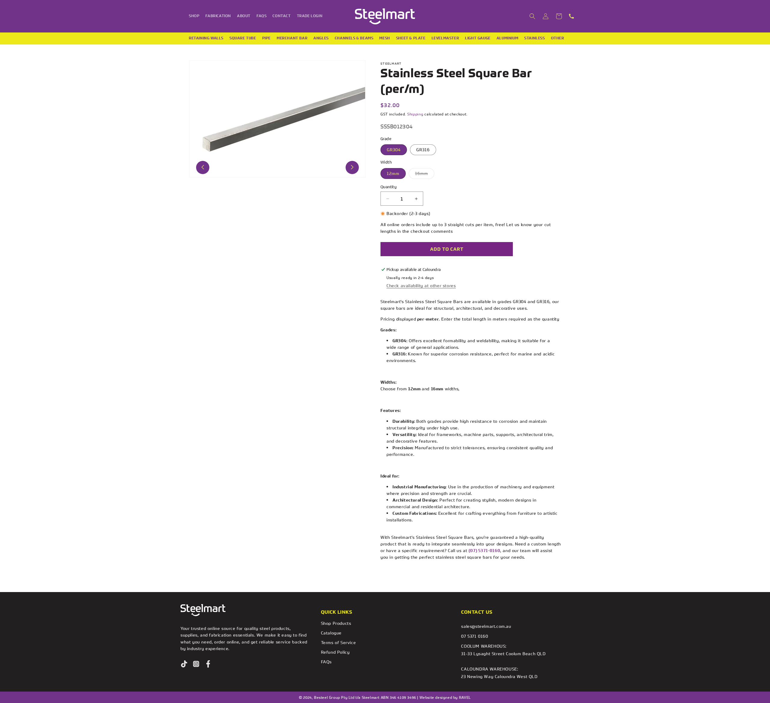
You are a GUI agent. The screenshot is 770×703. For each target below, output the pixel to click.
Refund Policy (335, 652)
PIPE (266, 38)
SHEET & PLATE (411, 38)
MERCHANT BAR (292, 38)
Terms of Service (338, 642)
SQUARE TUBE (242, 38)
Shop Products (336, 623)
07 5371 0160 (474, 636)
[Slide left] (202, 167)
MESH (384, 38)
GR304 (394, 149)
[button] (532, 16)
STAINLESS (534, 38)
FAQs (326, 662)
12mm (393, 173)
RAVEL (465, 697)
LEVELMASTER (445, 38)
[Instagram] (196, 664)
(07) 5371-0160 (484, 550)
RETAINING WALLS (206, 38)
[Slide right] (352, 167)
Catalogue (331, 633)
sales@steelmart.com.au (486, 626)
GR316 (423, 149)
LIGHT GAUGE (478, 38)
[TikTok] (184, 664)
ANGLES (321, 38)
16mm (424, 174)
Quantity (388, 186)
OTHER (557, 38)
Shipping (415, 114)
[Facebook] (208, 664)
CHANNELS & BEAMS (354, 38)
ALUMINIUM (507, 38)
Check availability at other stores (421, 285)
